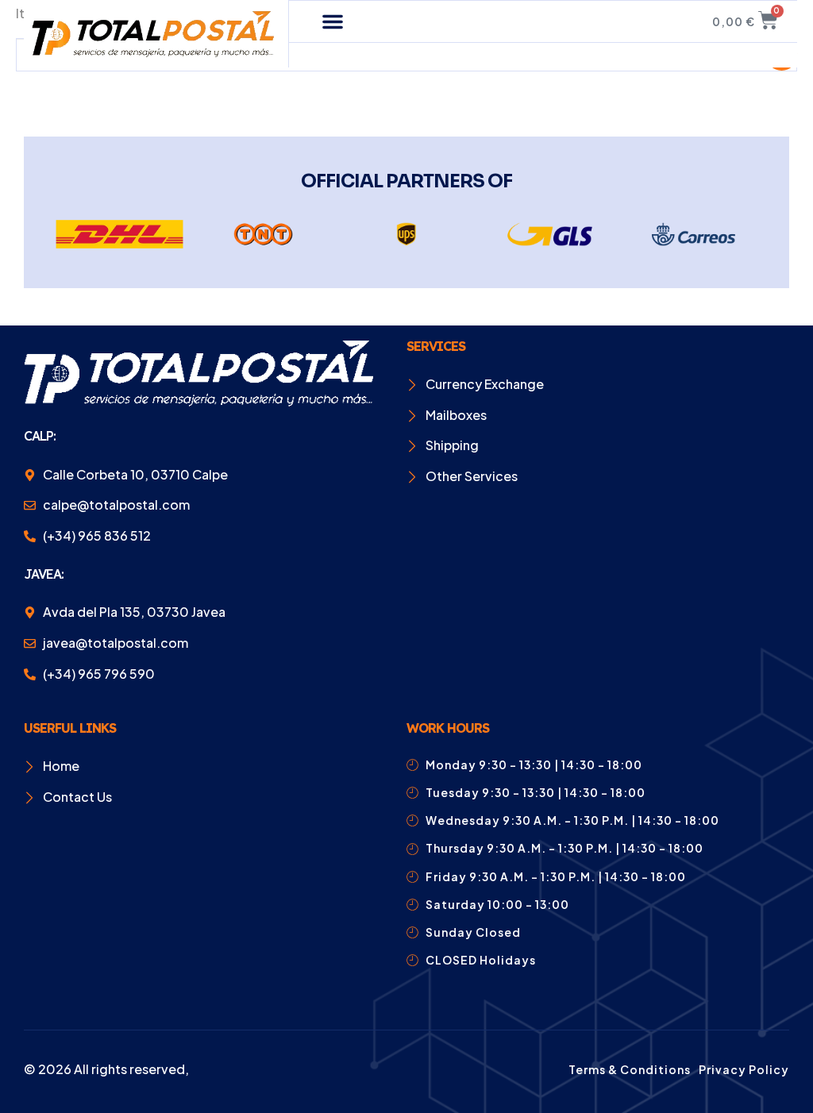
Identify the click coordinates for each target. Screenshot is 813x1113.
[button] (332, 21)
